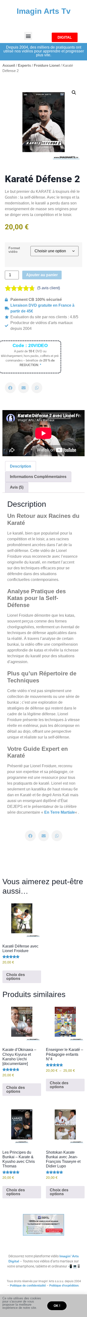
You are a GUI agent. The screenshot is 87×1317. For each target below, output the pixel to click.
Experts (24, 65)
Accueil (8, 65)
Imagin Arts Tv (44, 11)
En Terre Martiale (59, 812)
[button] (28, 36)
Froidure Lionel (47, 65)
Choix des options (15, 977)
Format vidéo (14, 249)
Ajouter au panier (42, 275)
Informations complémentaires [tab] (38, 477)
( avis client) (48, 288)
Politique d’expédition (64, 1285)
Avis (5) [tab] (16, 487)
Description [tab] (20, 466)
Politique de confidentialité (28, 1285)
